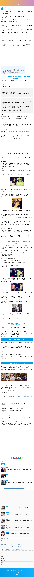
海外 (2, 461)
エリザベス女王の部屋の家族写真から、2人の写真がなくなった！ (13, 72)
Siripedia (17, 4)
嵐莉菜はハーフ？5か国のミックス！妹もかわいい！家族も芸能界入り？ (19, 507)
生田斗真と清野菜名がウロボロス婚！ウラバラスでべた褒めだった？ (18, 514)
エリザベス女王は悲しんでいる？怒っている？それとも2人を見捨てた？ (13, 70)
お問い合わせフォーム (24, 570)
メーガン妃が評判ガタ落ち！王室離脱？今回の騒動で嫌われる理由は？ (14, 487)
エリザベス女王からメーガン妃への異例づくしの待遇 (11, 69)
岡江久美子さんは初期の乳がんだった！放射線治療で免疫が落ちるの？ (18, 533)
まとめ (4, 73)
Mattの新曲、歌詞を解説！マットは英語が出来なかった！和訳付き (14, 488)
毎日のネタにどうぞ (17, 574)
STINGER (24, 575)
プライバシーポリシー (17, 570)
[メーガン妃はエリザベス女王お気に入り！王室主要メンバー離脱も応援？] (18, 458)
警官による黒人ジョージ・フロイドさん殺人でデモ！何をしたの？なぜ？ (19, 520)
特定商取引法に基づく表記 (10, 570)
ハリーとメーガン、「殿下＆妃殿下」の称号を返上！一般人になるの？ (19, 469)
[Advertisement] (17, 57)
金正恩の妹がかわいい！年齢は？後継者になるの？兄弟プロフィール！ (19, 482)
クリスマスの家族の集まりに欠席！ (9, 71)
